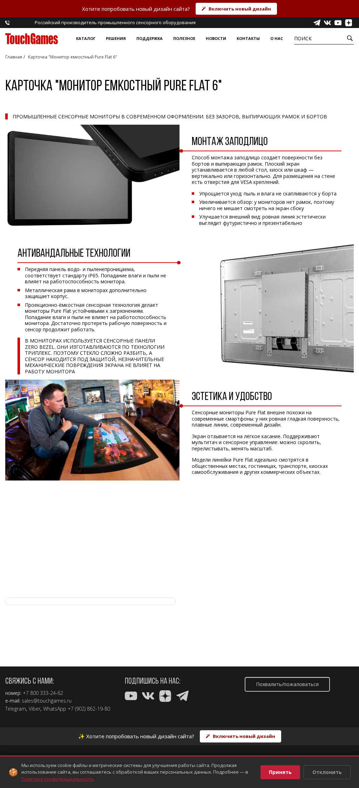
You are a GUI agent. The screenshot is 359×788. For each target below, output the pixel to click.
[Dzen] (348, 23)
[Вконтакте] (327, 23)
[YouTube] (338, 23)
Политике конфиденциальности (57, 779)
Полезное (184, 38)
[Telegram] (317, 23)
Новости (216, 38)
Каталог (85, 38)
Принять (280, 772)
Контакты (248, 38)
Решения (116, 38)
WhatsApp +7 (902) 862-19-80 (76, 709)
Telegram (15, 709)
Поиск (303, 38)
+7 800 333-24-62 (43, 693)
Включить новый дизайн (240, 9)
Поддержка (149, 38)
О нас (276, 38)
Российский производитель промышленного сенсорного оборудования (115, 22)
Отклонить (327, 772)
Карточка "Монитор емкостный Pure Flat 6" (72, 57)
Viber (34, 709)
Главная (13, 57)
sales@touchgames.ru (47, 701)
